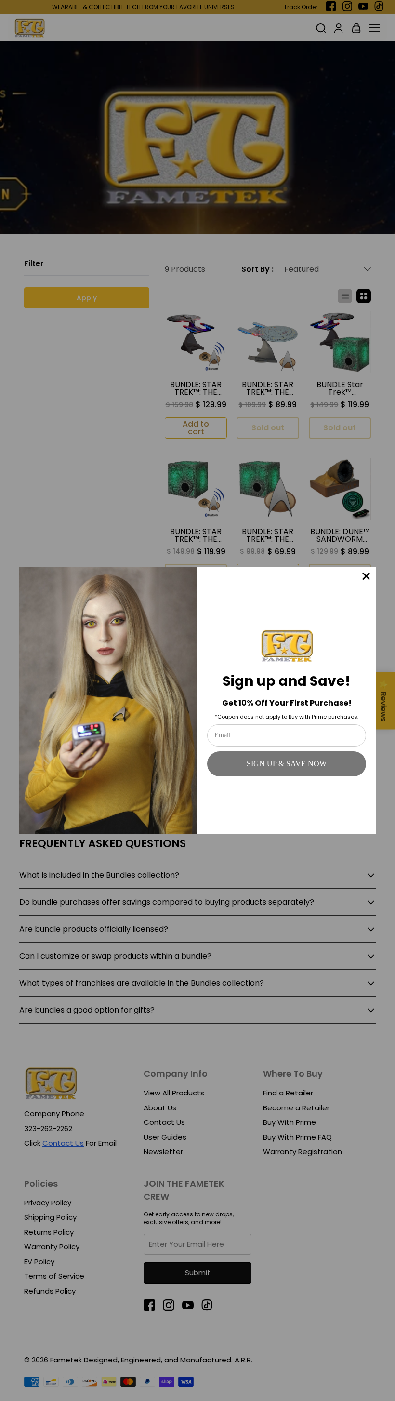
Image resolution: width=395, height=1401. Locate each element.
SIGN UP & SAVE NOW (287, 764)
